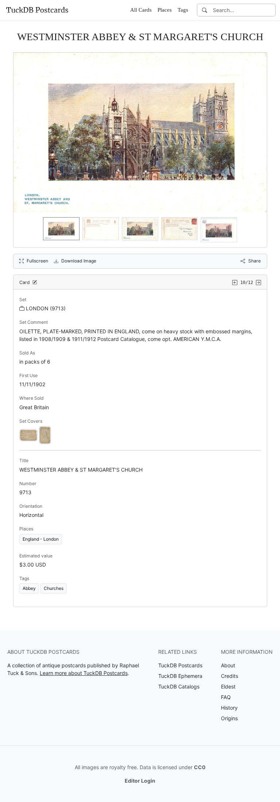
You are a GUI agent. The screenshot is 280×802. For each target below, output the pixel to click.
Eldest (228, 686)
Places (165, 10)
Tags (183, 10)
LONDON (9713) (46, 308)
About (228, 665)
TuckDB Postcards (180, 665)
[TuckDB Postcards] (37, 9)
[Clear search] (270, 10)
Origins (229, 718)
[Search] (204, 10)
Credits (229, 676)
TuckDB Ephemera (180, 676)
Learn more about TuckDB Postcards (84, 673)
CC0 (200, 767)
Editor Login (140, 781)
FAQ (226, 697)
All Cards (141, 10)
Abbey (29, 588)
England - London (41, 539)
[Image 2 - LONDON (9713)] (45, 434)
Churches (53, 588)
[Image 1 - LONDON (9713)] (28, 434)
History (229, 708)
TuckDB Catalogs (178, 686)
